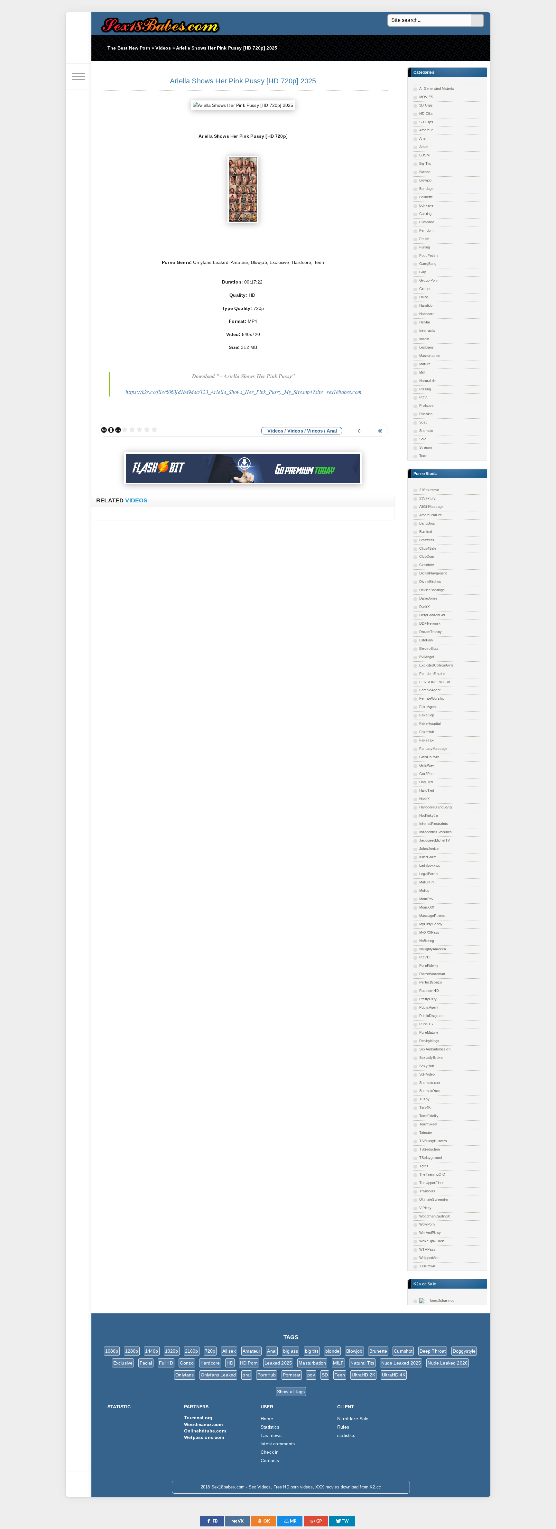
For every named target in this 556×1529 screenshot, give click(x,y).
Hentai (424, 322)
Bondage (426, 189)
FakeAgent (428, 707)
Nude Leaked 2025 (401, 1363)
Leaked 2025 (278, 1363)
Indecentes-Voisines (435, 832)
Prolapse (426, 405)
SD (325, 1374)
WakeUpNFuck (431, 1241)
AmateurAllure (430, 515)
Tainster (425, 1132)
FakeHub (426, 732)
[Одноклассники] (111, 430)
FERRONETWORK (434, 682)
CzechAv (426, 565)
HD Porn (249, 1363)
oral (247, 1374)
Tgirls (423, 1166)
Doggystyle (464, 1351)
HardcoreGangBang (435, 807)
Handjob (425, 305)
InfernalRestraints (433, 823)
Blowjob (425, 180)
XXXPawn (427, 1266)
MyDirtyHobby (430, 924)
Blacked (425, 532)
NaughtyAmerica (432, 949)
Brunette (426, 197)
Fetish (424, 239)
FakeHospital (429, 723)
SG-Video (427, 1074)
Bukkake (426, 205)
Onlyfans (184, 1374)
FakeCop (426, 715)
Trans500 (427, 1191)
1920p (171, 1351)
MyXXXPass (429, 932)
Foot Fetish (428, 255)
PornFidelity (428, 965)
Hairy (423, 297)
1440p (151, 1351)
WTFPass (427, 1249)
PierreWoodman (432, 974)
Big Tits (425, 163)
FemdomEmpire (432, 674)
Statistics (270, 1427)
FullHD (166, 1363)
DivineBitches (430, 581)
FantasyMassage (433, 749)
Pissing (425, 389)
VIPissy (425, 1208)
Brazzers (426, 540)
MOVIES (426, 97)
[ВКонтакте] (104, 430)
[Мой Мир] (118, 430)
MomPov (426, 899)
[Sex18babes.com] (78, 25)
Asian (423, 147)
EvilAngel (426, 657)
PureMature (428, 1032)
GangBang (427, 264)
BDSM (424, 155)
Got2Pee (426, 774)
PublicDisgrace (431, 1016)
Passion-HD (429, 991)
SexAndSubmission (434, 1049)
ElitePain (426, 640)
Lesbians (426, 347)
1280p (131, 1351)
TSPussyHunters (433, 1141)
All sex (229, 1351)
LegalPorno (428, 874)
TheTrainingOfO (432, 1174)
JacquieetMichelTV (434, 840)
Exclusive (123, 1363)
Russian (425, 414)
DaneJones (428, 598)
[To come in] (78, 51)
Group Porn (428, 280)
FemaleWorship (431, 698)
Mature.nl (426, 882)
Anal (422, 138)
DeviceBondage (432, 590)
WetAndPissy (430, 1233)
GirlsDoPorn (429, 757)
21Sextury (427, 498)
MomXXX (426, 907)
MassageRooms (432, 916)
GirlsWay (426, 765)
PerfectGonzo (430, 982)
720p (210, 1351)
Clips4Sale (427, 548)
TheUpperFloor (431, 1183)
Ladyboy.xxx (429, 865)
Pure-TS (426, 1024)
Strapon (425, 447)
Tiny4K (425, 1107)
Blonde (424, 172)
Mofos (424, 890)
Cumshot (426, 222)
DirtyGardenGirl (432, 615)
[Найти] (477, 20)
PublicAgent (428, 1007)
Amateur (426, 130)
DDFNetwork (429, 623)
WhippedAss (429, 1258)
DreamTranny (430, 632)
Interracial (427, 330)
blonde (332, 1351)
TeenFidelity (429, 1116)
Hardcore (426, 314)
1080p (111, 1351)
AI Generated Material (437, 88)
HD (230, 1363)
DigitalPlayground (433, 573)
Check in (270, 1452)
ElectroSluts (429, 648)
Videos (275, 431)
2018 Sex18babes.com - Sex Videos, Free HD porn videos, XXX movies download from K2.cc (159, 23)
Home (267, 1418)
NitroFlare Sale (353, 1418)
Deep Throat (433, 1351)
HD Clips (426, 114)
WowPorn (427, 1224)
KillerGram (427, 857)
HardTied (426, 790)
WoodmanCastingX (434, 1216)
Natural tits (428, 381)
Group (424, 289)
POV (423, 397)
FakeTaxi (426, 740)
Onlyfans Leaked (218, 1374)
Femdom (426, 230)
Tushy (424, 1099)
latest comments (278, 1443)
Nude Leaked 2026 (448, 1363)
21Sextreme (429, 490)
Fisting (424, 247)
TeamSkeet (428, 1124)
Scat (423, 422)
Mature (425, 364)
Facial (146, 1363)
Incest (424, 339)
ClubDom (426, 556)
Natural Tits (362, 1363)
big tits (312, 1351)
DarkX (424, 607)
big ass (290, 1351)
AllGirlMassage (431, 506)
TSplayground (430, 1158)
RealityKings (429, 1041)
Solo (422, 439)
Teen (423, 456)
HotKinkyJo (428, 815)
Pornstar (292, 1374)
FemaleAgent (429, 690)
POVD (424, 957)
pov (311, 1374)
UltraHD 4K (393, 1374)
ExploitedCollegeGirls (436, 665)
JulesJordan (429, 849)
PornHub (266, 1374)
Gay (422, 272)
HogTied (426, 782)
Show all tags (291, 1391)
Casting (425, 214)
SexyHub (426, 1066)
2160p (191, 1351)
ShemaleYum (429, 1091)
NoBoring (426, 941)
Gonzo (187, 1363)
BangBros (427, 523)
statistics (346, 1435)
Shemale (426, 431)
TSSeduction (429, 1149)
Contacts (270, 1460)
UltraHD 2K (363, 1374)
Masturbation (429, 356)
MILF (338, 1363)
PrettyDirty (428, 999)
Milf (422, 372)
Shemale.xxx (429, 1083)
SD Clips (426, 122)
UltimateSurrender (434, 1199)
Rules (343, 1427)
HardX (424, 799)
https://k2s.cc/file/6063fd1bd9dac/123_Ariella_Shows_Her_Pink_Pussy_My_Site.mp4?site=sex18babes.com (243, 392)
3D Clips (426, 105)
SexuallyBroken (431, 1057)
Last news (271, 1435)
